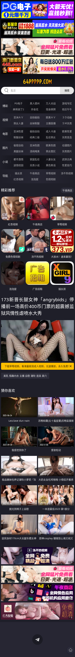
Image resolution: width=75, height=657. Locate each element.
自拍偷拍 (35, 117)
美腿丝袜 (18, 151)
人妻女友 (51, 159)
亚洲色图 (35, 145)
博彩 (5, 106)
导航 (5, 176)
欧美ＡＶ (51, 117)
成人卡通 (51, 131)
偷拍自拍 (35, 131)
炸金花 (34, 109)
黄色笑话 (51, 165)
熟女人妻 (18, 123)
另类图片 (67, 151)
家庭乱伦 (35, 159)
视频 (5, 120)
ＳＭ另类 (67, 123)
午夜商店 (35, 173)
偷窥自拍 (18, 145)
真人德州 (35, 103)
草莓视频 (51, 173)
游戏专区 (67, 103)
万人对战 (51, 103)
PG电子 (18, 103)
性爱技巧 (67, 165)
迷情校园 (18, 165)
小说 (5, 162)
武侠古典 (67, 159)
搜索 (67, 90)
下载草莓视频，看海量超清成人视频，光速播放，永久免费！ (37, 366)
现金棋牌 (51, 109)
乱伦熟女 (51, 137)
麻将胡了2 (18, 109)
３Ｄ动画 (67, 117)
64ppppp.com (37, 81)
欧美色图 (51, 145)
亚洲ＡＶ (18, 117)
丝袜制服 (35, 123)
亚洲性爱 (18, 131)
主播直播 (51, 123)
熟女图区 (51, 151)
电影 (5, 134)
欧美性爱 (67, 131)
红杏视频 (18, 179)
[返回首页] (70, 650)
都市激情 (18, 159)
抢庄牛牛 (67, 109)
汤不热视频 (67, 173)
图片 (5, 148)
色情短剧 (51, 179)
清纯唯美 (35, 151)
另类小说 (35, 165)
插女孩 (18, 173)
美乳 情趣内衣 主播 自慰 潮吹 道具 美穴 (25, 375)
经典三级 (35, 137)
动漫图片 (67, 145)
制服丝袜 (18, 137)
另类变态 (67, 137)
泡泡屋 (34, 179)
